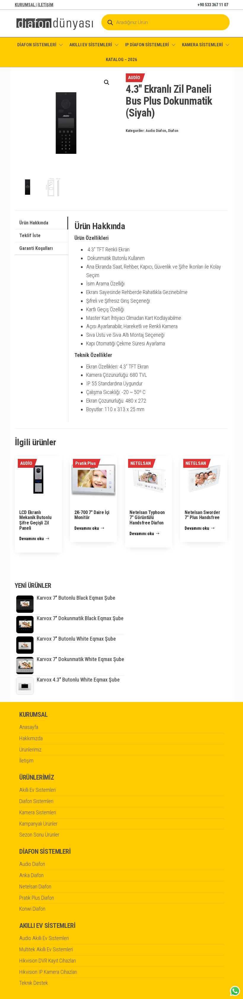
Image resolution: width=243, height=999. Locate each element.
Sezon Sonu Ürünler (39, 835)
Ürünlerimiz (30, 749)
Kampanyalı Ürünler (38, 824)
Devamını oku (31, 538)
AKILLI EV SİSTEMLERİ (90, 44)
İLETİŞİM (45, 4)
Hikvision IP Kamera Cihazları (48, 972)
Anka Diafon (31, 875)
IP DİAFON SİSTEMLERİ (147, 44)
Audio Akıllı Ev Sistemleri (44, 938)
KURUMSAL (25, 4)
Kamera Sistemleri (37, 812)
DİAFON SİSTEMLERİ (36, 44)
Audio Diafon (156, 130)
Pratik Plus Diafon (36, 898)
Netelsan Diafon (35, 886)
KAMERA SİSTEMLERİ (202, 44)
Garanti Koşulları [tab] (36, 248)
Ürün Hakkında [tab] (33, 223)
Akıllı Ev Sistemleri (37, 790)
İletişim (26, 760)
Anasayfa (28, 727)
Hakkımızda (31, 738)
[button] (106, 82)
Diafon (173, 130)
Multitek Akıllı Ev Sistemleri (46, 949)
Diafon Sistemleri (36, 801)
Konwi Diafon (32, 909)
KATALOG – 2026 (121, 59)
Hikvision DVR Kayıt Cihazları (47, 960)
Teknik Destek (33, 983)
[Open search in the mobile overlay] (165, 22)
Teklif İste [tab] (30, 235)
